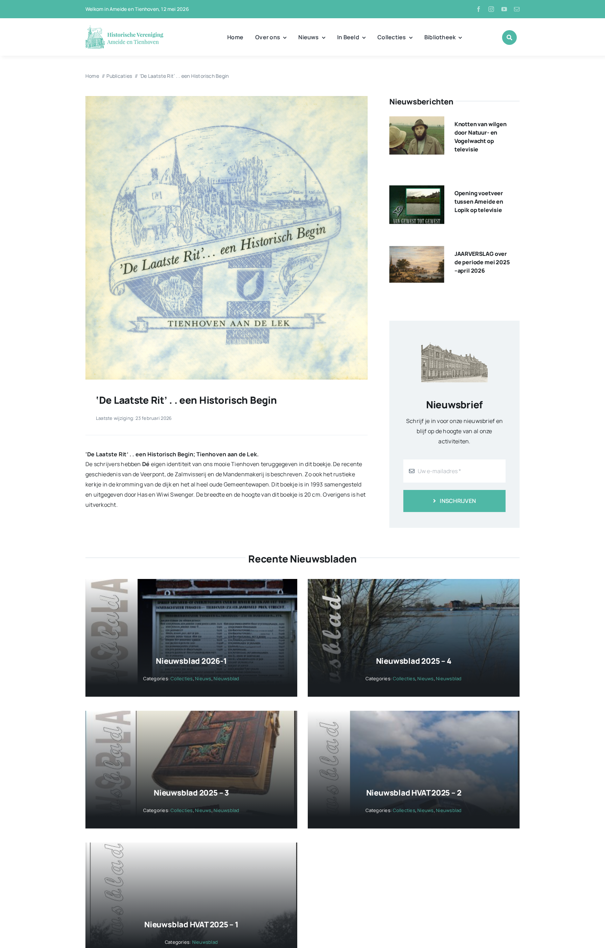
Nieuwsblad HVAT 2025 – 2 (413, 792)
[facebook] (478, 9)
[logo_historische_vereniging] (124, 28)
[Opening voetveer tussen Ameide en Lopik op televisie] (416, 190)
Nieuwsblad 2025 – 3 (191, 792)
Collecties (182, 678)
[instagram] (491, 9)
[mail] (517, 9)
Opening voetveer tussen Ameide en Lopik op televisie (478, 201)
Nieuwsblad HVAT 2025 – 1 (191, 924)
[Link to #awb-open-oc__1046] (509, 37)
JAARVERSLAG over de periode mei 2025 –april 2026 (482, 262)
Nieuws (203, 678)
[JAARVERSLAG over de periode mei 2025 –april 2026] (416, 251)
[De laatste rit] (226, 99)
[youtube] (504, 9)
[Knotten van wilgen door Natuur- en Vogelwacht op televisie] (416, 121)
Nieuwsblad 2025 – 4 (414, 661)
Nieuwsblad (226, 678)
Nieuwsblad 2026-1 (191, 661)
